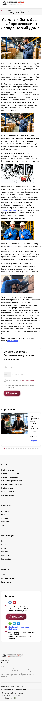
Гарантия (5, 522)
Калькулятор (6, 582)
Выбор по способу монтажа (12, 484)
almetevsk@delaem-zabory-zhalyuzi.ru (19, 628)
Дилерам (5, 518)
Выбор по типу (7, 488)
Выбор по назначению (10, 474)
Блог (3, 541)
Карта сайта (6, 559)
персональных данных (28, 380)
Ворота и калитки (8, 492)
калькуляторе (12, 341)
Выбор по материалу (9, 477)
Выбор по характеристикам (12, 481)
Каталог (5, 465)
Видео (3, 548)
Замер (3, 525)
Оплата (4, 514)
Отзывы (4, 552)
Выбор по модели (8, 470)
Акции (3, 575)
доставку (13, 210)
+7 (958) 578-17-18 (17, 606)
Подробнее (18, 698)
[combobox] (7, 374)
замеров (12, 246)
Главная (4, 11)
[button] (4, 448)
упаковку (4, 210)
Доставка (5, 511)
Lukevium (19, 687)
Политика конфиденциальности (14, 690)
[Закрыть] (37, 695)
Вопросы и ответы (8, 578)
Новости (4, 545)
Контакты (5, 555)
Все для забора (7, 495)
